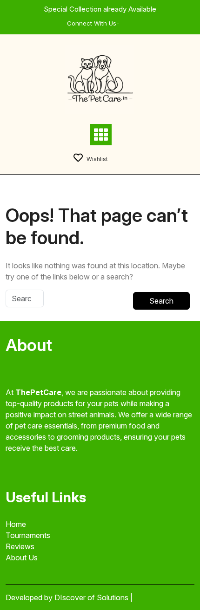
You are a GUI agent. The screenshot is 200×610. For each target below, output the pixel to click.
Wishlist (97, 159)
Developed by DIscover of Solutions (68, 597)
